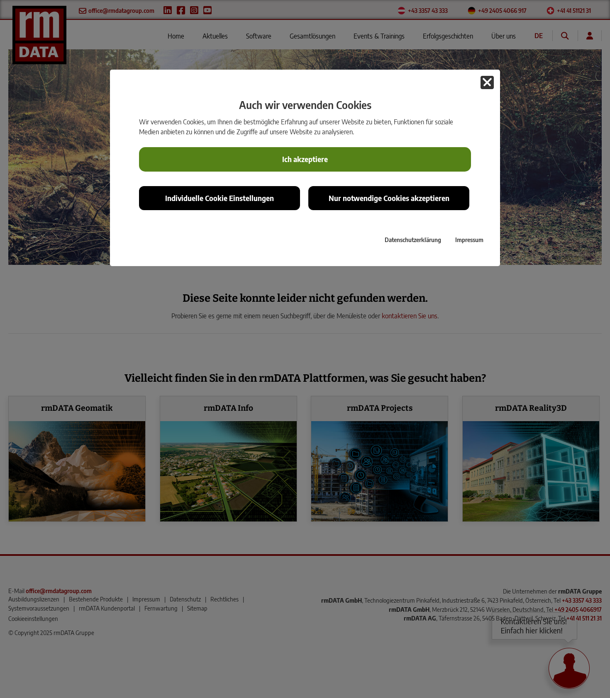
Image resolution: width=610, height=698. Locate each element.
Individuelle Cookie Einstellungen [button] (219, 198)
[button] (487, 82)
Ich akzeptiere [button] (305, 159)
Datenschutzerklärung (413, 239)
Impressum (469, 239)
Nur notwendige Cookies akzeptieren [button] (389, 198)
